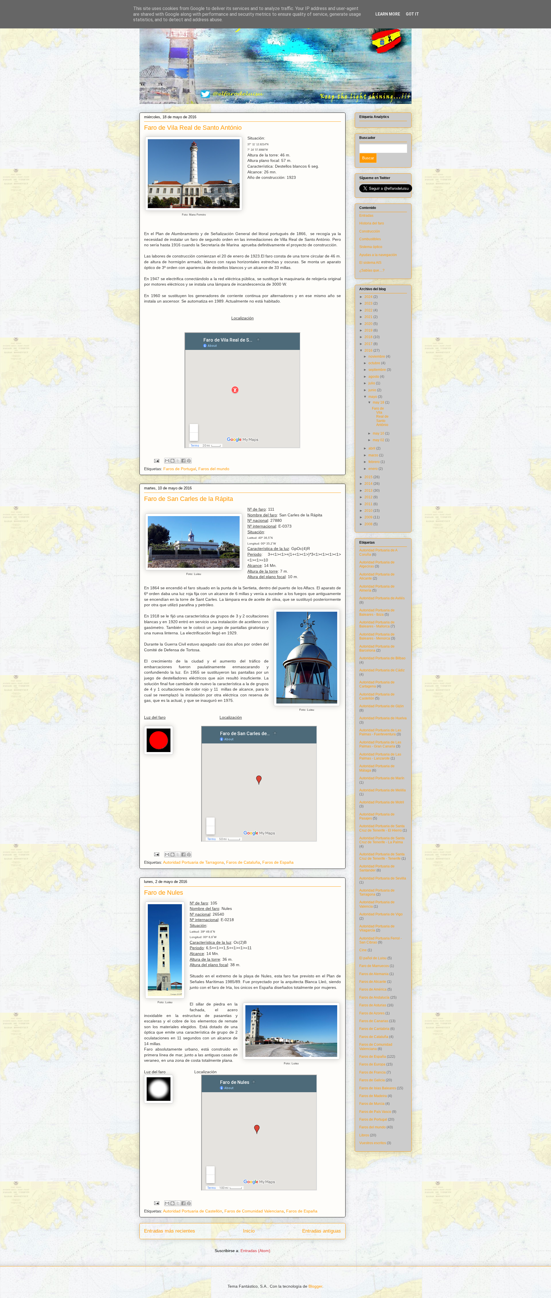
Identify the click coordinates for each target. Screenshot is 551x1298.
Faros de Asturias (372, 1005)
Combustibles (370, 239)
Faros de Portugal (179, 468)
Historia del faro (371, 223)
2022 (368, 310)
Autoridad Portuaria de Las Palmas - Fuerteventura (380, 732)
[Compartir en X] (178, 461)
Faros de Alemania (374, 974)
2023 (368, 303)
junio (372, 390)
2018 (368, 337)
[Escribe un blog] (172, 461)
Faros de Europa (372, 1064)
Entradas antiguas (321, 1231)
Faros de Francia (372, 1072)
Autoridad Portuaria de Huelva (383, 718)
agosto (374, 377)
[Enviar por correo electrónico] (167, 461)
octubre (374, 363)
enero (373, 469)
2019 (368, 330)
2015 (368, 477)
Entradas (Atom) (255, 1250)
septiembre (377, 370)
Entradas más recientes (169, 1231)
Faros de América (373, 989)
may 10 (379, 433)
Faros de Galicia (372, 1080)
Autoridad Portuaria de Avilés (382, 598)
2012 (368, 497)
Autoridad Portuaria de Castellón (192, 1211)
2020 (368, 324)
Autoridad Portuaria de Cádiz (382, 670)
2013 (368, 491)
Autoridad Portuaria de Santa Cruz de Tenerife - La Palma (382, 840)
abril (372, 448)
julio (372, 383)
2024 (368, 297)
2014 (368, 484)
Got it (412, 14)
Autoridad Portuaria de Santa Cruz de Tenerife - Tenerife (382, 856)
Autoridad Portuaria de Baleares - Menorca (377, 636)
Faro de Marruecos (374, 966)
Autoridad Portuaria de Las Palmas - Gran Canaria (380, 744)
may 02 (379, 440)
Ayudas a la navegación (378, 255)
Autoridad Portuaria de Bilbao (382, 658)
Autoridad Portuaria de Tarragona (193, 862)
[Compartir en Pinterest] (189, 461)
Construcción (369, 231)
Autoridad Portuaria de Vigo (381, 914)
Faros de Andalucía (374, 997)
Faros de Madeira (373, 1096)
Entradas (366, 216)
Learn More (387, 14)
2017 (368, 344)
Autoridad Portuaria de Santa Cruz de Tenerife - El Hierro (382, 828)
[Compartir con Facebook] (183, 461)
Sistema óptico (370, 247)
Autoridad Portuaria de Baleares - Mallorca (377, 624)
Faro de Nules (163, 892)
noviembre (377, 356)
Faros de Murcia (372, 1104)
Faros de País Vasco (375, 1112)
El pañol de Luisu (373, 958)
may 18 (379, 402)
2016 (368, 350)
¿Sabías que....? (372, 270)
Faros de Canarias (373, 1021)
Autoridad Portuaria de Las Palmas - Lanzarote (380, 756)
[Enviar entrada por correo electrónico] (156, 460)
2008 (368, 524)
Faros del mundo (213, 468)
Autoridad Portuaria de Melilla (382, 790)
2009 (368, 517)
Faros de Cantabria (374, 1029)
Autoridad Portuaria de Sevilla (382, 878)
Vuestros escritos (372, 1143)
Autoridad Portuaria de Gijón (381, 706)
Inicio (249, 1231)
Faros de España (278, 862)
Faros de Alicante (372, 982)
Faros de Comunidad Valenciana (254, 1211)
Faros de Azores (372, 1013)
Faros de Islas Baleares (377, 1088)
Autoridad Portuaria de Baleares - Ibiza (377, 612)
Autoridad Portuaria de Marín (381, 778)
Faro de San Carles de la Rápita (188, 498)
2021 (368, 317)
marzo (373, 455)
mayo (373, 397)
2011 (368, 504)
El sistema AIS (370, 263)
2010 (368, 511)
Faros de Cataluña (243, 862)
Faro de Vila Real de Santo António (193, 127)
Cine (363, 950)
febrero (374, 462)
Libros (364, 1135)
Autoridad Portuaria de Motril (381, 802)
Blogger (315, 1286)
